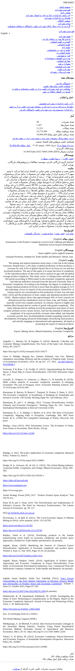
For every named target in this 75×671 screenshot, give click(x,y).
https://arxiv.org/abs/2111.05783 (17, 525)
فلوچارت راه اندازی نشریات (57, 18)
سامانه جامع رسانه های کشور (56, 86)
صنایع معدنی (47, 233)
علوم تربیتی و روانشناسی (58, 50)
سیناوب (16, 669)
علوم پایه (66, 47)
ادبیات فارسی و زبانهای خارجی (56, 39)
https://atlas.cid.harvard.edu (15, 480)
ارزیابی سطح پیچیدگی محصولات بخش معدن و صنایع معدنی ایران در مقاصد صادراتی (43, 139)
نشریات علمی (63, 69)
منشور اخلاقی (63, 20)
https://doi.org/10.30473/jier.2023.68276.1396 (24, 591)
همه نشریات (64, 36)
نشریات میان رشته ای (60, 72)
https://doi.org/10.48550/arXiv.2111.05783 (22, 530)
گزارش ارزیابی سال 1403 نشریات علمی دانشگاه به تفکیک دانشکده (39, 26)
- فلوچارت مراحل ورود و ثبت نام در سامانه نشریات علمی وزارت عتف (41, 106)
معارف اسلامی (63, 61)
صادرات (70, 233)
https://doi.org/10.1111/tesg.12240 (18, 433)
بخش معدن (59, 233)
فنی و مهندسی (63, 55)
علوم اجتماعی (63, 44)
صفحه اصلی (64, 7)
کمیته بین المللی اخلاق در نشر (56, 91)
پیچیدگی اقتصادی (32, 233)
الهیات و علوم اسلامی (60, 42)
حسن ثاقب (68, 158)
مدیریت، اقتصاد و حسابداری (57, 58)
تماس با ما (65, 12)
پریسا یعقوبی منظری (50, 158)
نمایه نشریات (64, 23)
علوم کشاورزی (63, 53)
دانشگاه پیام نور (63, 83)
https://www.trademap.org (15, 485)
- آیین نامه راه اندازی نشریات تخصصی (56, 103)
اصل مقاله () (20, 145)
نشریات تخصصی (62, 66)
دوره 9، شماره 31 (65, 145)
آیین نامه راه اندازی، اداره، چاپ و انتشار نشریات (48, 15)
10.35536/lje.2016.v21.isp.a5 (21, 513)
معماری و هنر (64, 64)
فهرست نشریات (62, 10)
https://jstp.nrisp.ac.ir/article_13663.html (21, 609)
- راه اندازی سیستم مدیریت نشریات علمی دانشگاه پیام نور (46, 110)
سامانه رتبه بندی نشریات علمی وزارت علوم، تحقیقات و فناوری (41, 89)
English (4, 33)
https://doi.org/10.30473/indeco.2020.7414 (22, 555)
